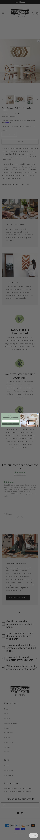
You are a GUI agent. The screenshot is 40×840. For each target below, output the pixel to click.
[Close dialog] (38, 414)
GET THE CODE (10, 423)
